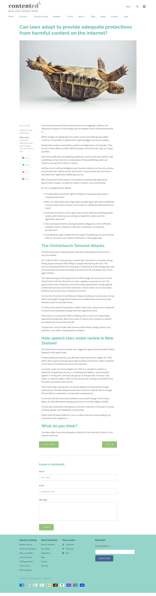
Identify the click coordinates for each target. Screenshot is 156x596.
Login (125, 16)
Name (41, 471)
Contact (114, 16)
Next (108, 445)
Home (11, 16)
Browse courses (26, 544)
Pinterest (69, 549)
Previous (50, 445)
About (81, 16)
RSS (67, 553)
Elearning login (26, 570)
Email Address (102, 546)
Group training (41, 16)
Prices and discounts (28, 549)
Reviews (56, 16)
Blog (93, 16)
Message (43, 499)
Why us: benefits (26, 553)
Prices (70, 16)
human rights (25, 146)
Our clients (45, 549)
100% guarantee (26, 561)
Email (41, 485)
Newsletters (46, 553)
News (103, 16)
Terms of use (25, 566)
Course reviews (26, 557)
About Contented (48, 544)
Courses (23, 16)
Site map (44, 566)
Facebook (69, 544)
